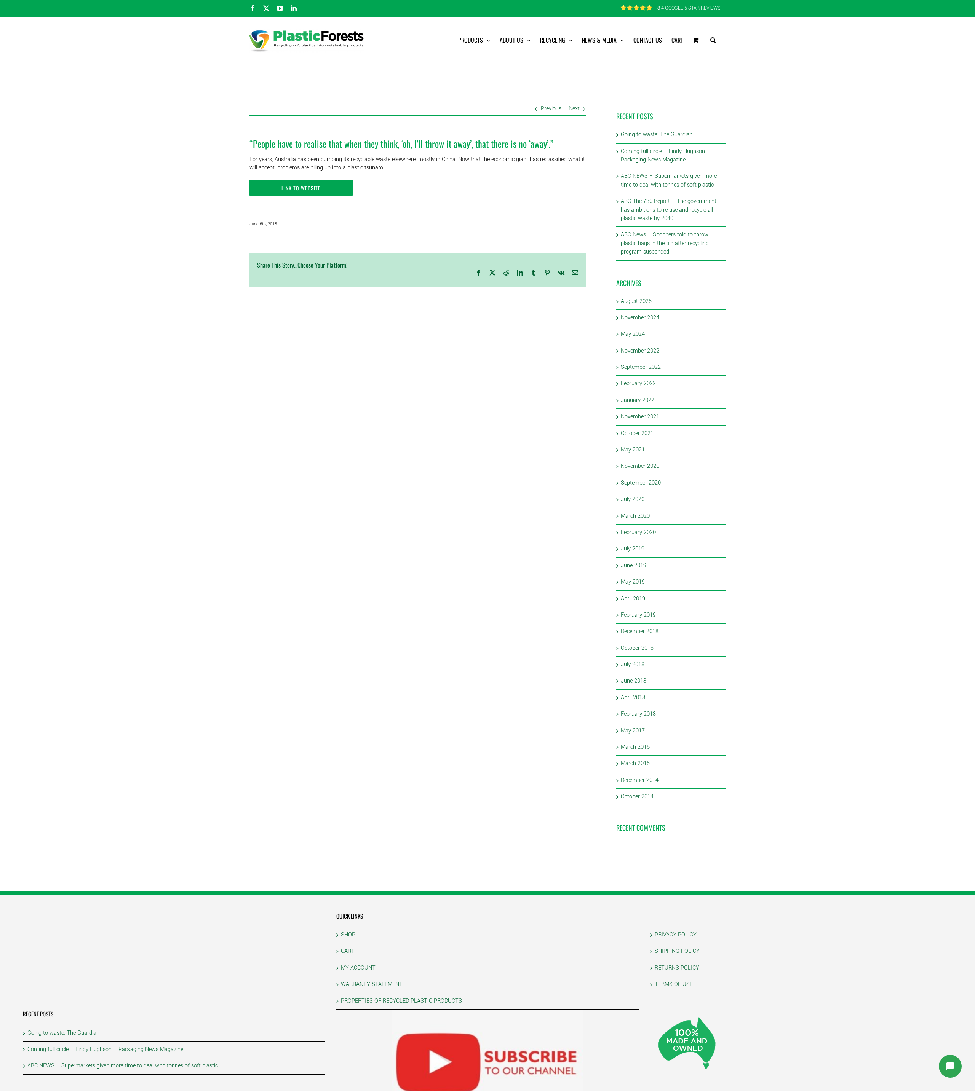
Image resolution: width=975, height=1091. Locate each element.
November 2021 (640, 417)
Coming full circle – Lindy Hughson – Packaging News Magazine (665, 155)
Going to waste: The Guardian (657, 135)
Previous (551, 109)
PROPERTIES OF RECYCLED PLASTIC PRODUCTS (401, 1001)
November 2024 (640, 318)
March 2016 (635, 747)
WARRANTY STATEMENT (372, 984)
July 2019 (632, 549)
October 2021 (637, 433)
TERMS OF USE (674, 984)
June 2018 (633, 681)
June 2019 (633, 565)
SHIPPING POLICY (677, 951)
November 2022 (640, 351)
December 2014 (640, 780)
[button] (713, 40)
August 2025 (636, 301)
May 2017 (633, 731)
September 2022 (641, 367)
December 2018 (640, 631)
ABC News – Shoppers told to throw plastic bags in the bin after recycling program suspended (665, 243)
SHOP (348, 935)
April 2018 (633, 698)
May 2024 (633, 334)
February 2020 (638, 532)
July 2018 (632, 664)
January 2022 (637, 400)
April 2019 (633, 599)
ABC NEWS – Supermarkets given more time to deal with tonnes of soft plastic (669, 180)
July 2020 (632, 499)
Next (574, 109)
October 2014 (637, 797)
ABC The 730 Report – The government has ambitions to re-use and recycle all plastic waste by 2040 (668, 209)
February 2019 (638, 615)
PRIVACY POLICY (676, 935)
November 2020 (640, 466)
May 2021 (633, 450)
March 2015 (635, 763)
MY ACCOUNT (358, 968)
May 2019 (633, 582)
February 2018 (638, 714)
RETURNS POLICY (677, 968)
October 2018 (637, 648)
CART (348, 951)
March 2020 (635, 516)
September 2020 (641, 483)
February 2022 (638, 384)
